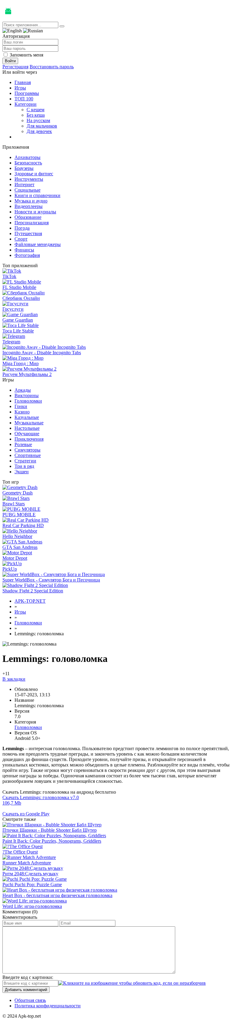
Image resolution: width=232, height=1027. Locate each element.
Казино (22, 411)
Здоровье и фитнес (33, 173)
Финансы (24, 249)
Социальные (27, 190)
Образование (27, 217)
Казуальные (26, 417)
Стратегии (25, 460)
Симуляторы (27, 449)
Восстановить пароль (52, 66)
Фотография (27, 255)
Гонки (20, 406)
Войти (10, 61)
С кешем (35, 109)
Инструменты (28, 179)
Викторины (26, 395)
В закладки (13, 679)
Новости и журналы (35, 211)
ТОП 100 (23, 98)
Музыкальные (29, 422)
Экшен (21, 471)
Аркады (22, 390)
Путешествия (28, 233)
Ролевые (23, 444)
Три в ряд (24, 466)
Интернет (24, 184)
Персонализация (31, 222)
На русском (38, 120)
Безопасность (28, 162)
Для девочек (39, 131)
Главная (22, 82)
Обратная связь (30, 1000)
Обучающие (26, 433)
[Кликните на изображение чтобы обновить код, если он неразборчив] (132, 983)
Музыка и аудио (30, 200)
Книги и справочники (37, 195)
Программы (26, 93)
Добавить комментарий (26, 989)
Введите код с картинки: (27, 977)
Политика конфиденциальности (47, 1005)
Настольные (27, 428)
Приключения (29, 439)
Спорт (20, 238)
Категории (25, 104)
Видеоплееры (28, 206)
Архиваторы (27, 157)
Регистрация (15, 66)
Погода (22, 228)
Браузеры (24, 168)
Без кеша (36, 115)
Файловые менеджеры (37, 244)
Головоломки (28, 400)
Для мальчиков (42, 125)
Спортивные (27, 455)
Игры (20, 87)
